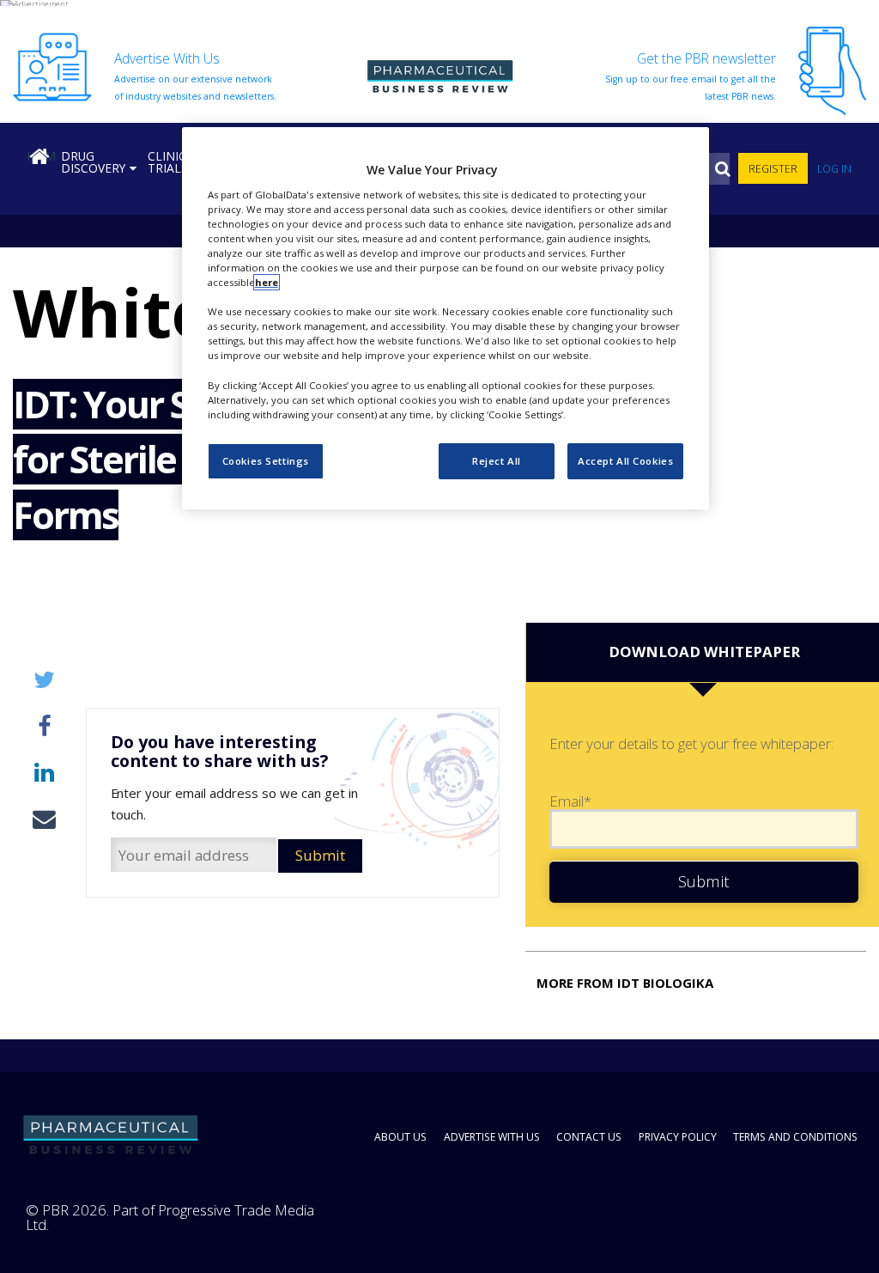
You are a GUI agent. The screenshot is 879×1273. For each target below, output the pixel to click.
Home (41, 156)
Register (773, 168)
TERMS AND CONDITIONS (795, 1137)
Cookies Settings (265, 460)
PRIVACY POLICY (678, 1137)
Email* (570, 802)
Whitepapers (64, 311)
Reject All (496, 460)
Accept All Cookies (625, 460)
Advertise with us (492, 1137)
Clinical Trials (174, 162)
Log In (834, 168)
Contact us (588, 1137)
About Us (400, 1137)
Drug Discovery (93, 162)
